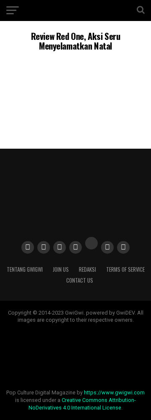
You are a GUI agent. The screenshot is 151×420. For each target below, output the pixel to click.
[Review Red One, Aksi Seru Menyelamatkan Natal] (75, 118)
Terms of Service (125, 269)
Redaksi (87, 269)
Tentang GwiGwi (25, 269)
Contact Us (79, 280)
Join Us (61, 269)
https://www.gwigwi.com (114, 392)
